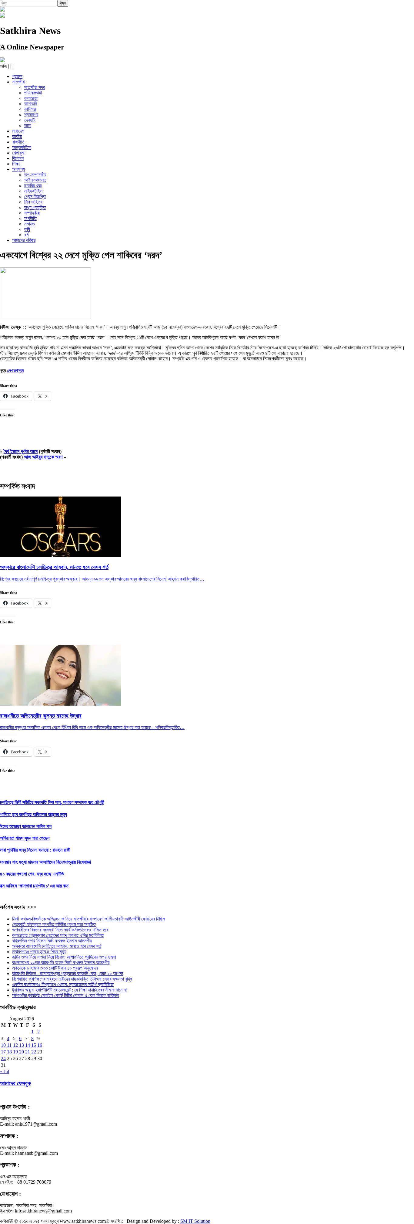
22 (33, 1051)
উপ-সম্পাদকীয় (35, 174)
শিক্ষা (16, 163)
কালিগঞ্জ (30, 109)
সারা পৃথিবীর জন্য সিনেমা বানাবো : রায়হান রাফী (35, 850)
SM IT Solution (195, 1221)
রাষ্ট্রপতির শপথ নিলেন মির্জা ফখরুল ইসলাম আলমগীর (52, 940)
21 (27, 1051)
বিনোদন (18, 158)
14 (27, 1045)
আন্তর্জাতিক (21, 147)
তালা (27, 125)
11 (9, 1045)
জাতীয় (17, 136)
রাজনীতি (18, 141)
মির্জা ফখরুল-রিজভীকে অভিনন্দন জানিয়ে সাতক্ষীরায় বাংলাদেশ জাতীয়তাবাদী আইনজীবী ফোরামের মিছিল (88, 918)
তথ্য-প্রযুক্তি (35, 207)
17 (3, 1051)
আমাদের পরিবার (23, 240)
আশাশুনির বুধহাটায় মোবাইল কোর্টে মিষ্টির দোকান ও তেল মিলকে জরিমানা (65, 995)
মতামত (29, 223)
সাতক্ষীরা (18, 81)
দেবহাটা (29, 120)
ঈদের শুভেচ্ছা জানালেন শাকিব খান (26, 826)
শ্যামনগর (31, 114)
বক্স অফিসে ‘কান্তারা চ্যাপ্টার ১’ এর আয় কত (34, 885)
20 (21, 1051)
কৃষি (27, 229)
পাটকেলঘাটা (33, 92)
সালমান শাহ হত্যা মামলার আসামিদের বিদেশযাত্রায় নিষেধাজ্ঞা (45, 862)
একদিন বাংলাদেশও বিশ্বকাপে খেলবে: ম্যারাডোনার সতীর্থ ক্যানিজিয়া (63, 984)
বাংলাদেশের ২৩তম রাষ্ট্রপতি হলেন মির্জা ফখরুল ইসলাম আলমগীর (60, 962)
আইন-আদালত (35, 180)
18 (9, 1051)
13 (21, 1045)
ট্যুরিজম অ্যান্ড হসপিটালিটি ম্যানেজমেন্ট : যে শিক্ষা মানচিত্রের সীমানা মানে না (69, 989)
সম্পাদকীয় (32, 212)
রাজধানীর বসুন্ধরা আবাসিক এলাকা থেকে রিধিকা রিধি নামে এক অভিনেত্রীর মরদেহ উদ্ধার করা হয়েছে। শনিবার (82, 727)
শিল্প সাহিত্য (33, 202)
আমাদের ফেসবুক (15, 1083)
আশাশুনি (30, 103)
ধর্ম (26, 234)
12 (15, 1045)
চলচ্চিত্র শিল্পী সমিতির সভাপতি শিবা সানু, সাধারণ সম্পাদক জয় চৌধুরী (52, 802)
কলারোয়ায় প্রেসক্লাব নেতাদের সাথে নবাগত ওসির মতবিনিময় (58, 935)
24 (3, 1058)
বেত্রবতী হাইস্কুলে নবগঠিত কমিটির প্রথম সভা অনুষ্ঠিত (54, 924)
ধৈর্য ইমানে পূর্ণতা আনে (21, 451)
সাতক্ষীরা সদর (34, 87)
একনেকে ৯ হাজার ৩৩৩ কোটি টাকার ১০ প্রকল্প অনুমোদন (55, 968)
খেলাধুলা (18, 152)
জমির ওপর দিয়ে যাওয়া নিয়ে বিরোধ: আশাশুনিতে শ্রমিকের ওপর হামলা (64, 957)
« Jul (4, 1071)
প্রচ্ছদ (17, 76)
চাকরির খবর (33, 185)
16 (39, 1045)
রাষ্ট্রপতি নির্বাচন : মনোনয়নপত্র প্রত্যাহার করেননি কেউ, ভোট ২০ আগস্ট (67, 973)
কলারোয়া (31, 98)
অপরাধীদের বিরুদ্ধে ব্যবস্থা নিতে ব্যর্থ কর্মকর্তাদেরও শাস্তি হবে (60, 929)
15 (33, 1045)
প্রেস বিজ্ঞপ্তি (35, 196)
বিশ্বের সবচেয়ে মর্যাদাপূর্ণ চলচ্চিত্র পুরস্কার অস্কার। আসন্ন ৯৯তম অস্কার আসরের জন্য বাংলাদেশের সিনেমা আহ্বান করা (92, 578)
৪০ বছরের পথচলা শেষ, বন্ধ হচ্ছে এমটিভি (32, 873)
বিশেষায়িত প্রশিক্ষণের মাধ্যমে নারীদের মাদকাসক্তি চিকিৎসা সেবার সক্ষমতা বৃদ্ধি (72, 979)
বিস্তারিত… (194, 578)
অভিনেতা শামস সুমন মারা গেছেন (24, 838)
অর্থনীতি (30, 218)
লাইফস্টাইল (33, 191)
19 (15, 1051)
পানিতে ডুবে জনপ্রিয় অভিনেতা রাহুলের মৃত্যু (33, 814)
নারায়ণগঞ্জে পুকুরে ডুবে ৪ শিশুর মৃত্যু (39, 951)
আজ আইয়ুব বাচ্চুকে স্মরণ (43, 456)
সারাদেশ (18, 131)
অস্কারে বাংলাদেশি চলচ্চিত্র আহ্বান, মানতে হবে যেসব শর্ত (56, 946)
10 (3, 1045)
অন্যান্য (18, 169)
